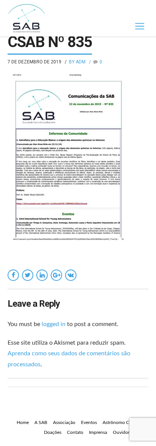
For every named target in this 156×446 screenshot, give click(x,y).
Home (23, 422)
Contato (75, 432)
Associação (64, 422)
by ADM (77, 62)
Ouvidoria (123, 432)
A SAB (40, 422)
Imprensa (98, 432)
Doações (52, 432)
